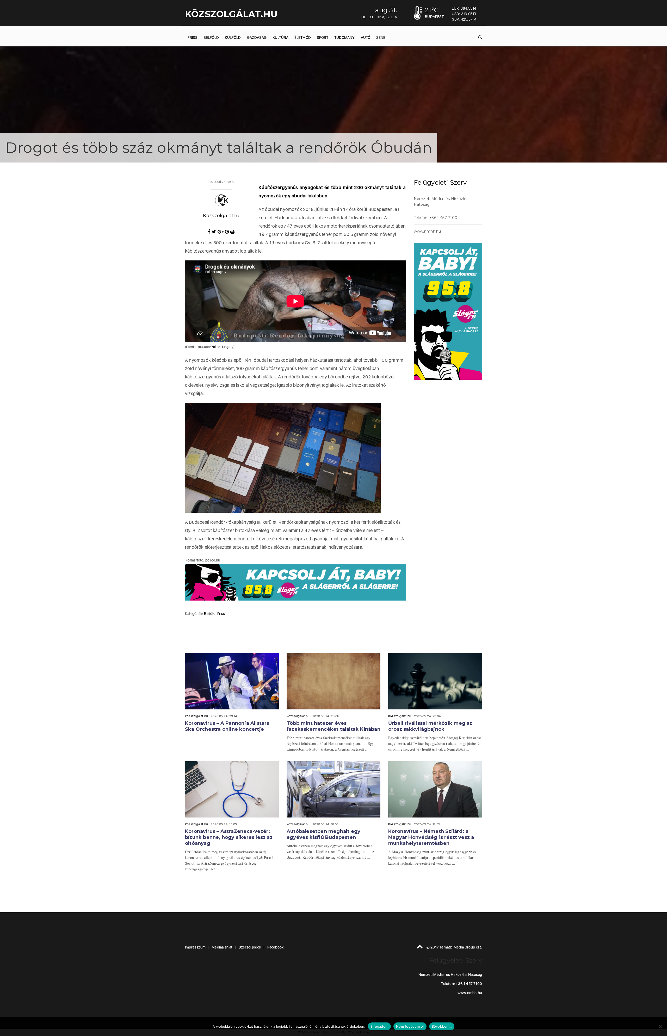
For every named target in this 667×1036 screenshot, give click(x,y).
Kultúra (280, 37)
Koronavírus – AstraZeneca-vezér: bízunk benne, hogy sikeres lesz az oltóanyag (229, 837)
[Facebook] (210, 231)
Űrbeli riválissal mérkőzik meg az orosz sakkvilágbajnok (430, 726)
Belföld (211, 37)
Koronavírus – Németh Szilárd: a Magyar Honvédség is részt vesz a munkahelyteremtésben (431, 837)
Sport (322, 37)
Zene (380, 37)
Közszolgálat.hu (222, 216)
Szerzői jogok (250, 947)
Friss (192, 37)
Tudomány (344, 37)
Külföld (233, 37)
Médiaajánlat (222, 947)
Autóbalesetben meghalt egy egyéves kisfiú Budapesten (323, 834)
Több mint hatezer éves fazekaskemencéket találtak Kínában (333, 726)
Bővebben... (442, 1026)
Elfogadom (379, 1026)
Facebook (275, 947)
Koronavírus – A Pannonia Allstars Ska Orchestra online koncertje (227, 726)
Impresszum (195, 947)
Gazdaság (257, 37)
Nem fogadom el (410, 1026)
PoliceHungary (222, 347)
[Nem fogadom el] (660, 1026)
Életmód (302, 37)
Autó (365, 37)
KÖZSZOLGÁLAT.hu (231, 14)
